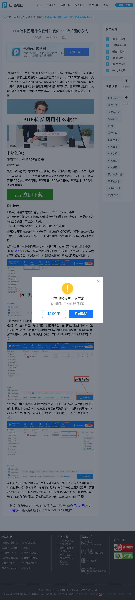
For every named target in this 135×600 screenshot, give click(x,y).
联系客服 (54, 314)
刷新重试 (81, 314)
